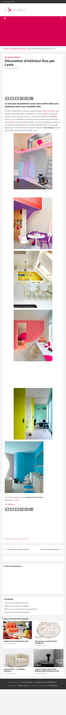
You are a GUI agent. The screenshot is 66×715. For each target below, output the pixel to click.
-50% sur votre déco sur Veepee (16, 606)
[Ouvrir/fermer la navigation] (5, 18)
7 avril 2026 (7, 643)
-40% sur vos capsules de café (16, 603)
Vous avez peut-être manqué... (17, 619)
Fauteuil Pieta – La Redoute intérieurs (14, 670)
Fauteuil (6, 637)
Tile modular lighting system (18, 549)
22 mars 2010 (8, 68)
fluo (19, 539)
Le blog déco (28, 682)
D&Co (45, 114)
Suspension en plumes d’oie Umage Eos (46, 642)
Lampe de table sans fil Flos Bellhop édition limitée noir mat (47, 670)
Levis (24, 125)
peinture (26, 539)
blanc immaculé (48, 111)
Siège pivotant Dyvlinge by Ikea (16, 641)
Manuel (15, 68)
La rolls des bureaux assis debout (17, 612)
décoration (14, 539)
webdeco (11, 504)
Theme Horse (23, 686)
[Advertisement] (33, 33)
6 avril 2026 (38, 645)
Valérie (53, 117)
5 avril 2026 (7, 673)
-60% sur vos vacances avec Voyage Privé (20, 609)
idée (11, 122)
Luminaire (38, 637)
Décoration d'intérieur (12, 57)
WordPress (53, 686)
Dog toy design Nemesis (49, 549)
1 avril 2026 (38, 673)
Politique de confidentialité (45, 682)
